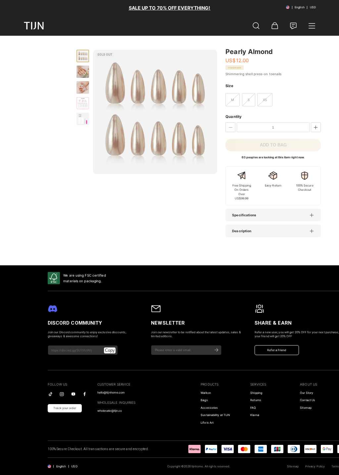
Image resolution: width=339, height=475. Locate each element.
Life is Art (207, 422)
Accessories (209, 407)
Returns (255, 400)
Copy (110, 350)
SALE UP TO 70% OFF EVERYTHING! (170, 8)
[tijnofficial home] (33, 25)
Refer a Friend (276, 350)
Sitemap (293, 466)
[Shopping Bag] (275, 26)
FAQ (253, 407)
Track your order (64, 408)
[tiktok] (50, 394)
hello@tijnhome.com (111, 392)
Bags (204, 400)
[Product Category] (312, 26)
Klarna (254, 415)
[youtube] (73, 394)
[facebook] (84, 394)
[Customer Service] (293, 26)
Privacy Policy (315, 466)
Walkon (206, 393)
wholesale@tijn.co (109, 410)
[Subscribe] (216, 350)
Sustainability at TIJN (215, 415)
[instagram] (61, 394)
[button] (276, 215)
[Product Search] (256, 26)
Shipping (256, 393)
